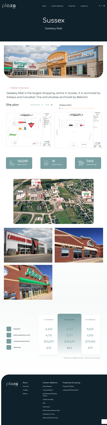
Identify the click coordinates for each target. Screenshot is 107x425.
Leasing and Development (70, 390)
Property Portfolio (68, 386)
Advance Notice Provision (50, 418)
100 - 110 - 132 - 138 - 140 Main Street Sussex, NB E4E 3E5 (77, 108)
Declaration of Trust (49, 414)
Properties (72, 6)
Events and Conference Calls (51, 410)
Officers (25, 394)
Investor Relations (57, 6)
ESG (44, 403)
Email (48, 105)
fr (99, 6)
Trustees (25, 390)
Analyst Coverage (48, 399)
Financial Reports (48, 390)
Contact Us (84, 6)
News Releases (47, 386)
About (44, 6)
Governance (46, 407)
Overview (26, 386)
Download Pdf (35, 105)
